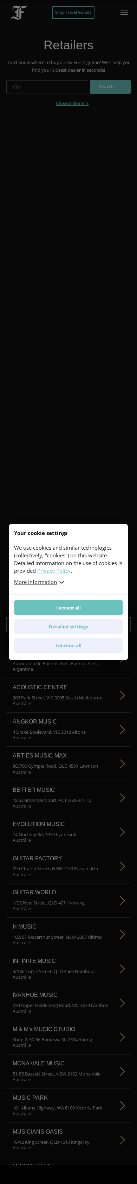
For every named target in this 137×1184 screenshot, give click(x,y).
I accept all (68, 608)
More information (35, 581)
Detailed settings (68, 626)
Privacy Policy (54, 570)
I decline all (68, 645)
